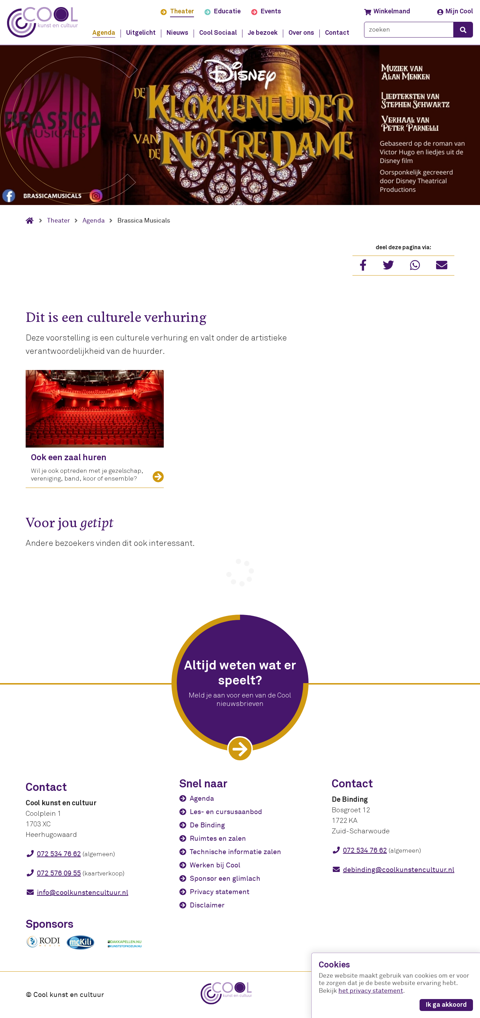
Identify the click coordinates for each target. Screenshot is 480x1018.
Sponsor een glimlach (225, 878)
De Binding (207, 825)
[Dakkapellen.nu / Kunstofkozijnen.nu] (124, 950)
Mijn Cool (459, 11)
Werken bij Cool (215, 865)
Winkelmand (392, 11)
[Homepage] (32, 221)
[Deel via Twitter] (388, 267)
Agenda (202, 798)
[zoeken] (463, 30)
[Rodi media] (43, 946)
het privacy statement (370, 991)
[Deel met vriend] (441, 267)
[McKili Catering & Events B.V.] (84, 949)
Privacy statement (219, 891)
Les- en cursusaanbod (226, 811)
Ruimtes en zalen (218, 838)
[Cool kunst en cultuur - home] (42, 22)
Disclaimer (207, 905)
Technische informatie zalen (235, 851)
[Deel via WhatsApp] (415, 267)
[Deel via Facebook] (363, 267)
